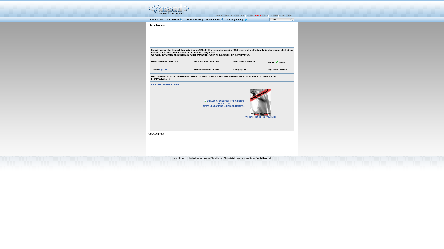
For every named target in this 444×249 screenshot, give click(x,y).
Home (219, 15)
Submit (249, 15)
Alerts (213, 158)
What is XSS (229, 158)
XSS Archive (156, 19)
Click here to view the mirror (165, 84)
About (282, 15)
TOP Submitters (192, 19)
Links (265, 15)
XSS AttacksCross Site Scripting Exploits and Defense (224, 104)
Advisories (197, 158)
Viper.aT (163, 69)
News (226, 15)
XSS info (273, 15)
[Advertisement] (222, 36)
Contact (290, 15)
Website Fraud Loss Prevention (260, 117)
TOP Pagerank (233, 19)
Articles (235, 15)
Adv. (242, 15)
